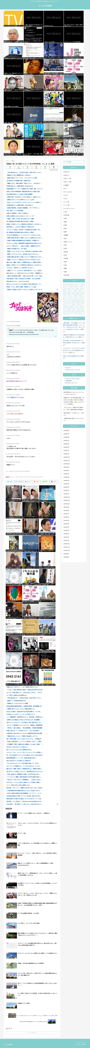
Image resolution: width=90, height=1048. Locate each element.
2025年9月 (66, 467)
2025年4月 (66, 483)
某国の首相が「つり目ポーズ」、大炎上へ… (74, 414)
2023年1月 (66, 540)
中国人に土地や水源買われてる (71, 356)
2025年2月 (66, 490)
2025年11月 (67, 460)
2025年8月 (66, 470)
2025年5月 (66, 480)
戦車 (65, 231)
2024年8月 (66, 510)
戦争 (65, 228)
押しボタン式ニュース (71, 383)
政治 (65, 238)
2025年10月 (67, 464)
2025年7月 (66, 473)
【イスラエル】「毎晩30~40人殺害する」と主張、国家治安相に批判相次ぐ (74, 408)
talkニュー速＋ (68, 181)
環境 (65, 261)
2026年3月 (66, 447)
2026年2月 (66, 450)
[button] (84, 162)
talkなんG (66, 172)
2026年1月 (66, 454)
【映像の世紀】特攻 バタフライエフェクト (74, 419)
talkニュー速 (67, 178)
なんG (66, 195)
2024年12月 (67, 497)
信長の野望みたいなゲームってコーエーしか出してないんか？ (74, 393)
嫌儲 (65, 221)
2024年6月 (66, 517)
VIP (65, 188)
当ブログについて (81, 1042)
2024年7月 (66, 513)
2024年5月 (66, 520)
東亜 (65, 248)
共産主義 (66, 215)
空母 (65, 265)
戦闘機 (66, 235)
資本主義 (66, 275)
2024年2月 (66, 530)
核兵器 (66, 251)
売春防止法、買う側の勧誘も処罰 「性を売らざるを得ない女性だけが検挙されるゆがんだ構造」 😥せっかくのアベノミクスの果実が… (74, 401)
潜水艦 (66, 258)
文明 (65, 245)
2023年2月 (66, 537)
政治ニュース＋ (68, 241)
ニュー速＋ (67, 205)
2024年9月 (66, 507)
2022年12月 (67, 543)
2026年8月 (66, 430)
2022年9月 (66, 553)
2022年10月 (67, 550)
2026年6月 (66, 437)
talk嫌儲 (66, 185)
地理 (65, 218)
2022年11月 (67, 547)
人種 (65, 211)
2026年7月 (66, 434)
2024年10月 (67, 504)
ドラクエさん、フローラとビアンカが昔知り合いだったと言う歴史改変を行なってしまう (73, 350)
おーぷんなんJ (68, 191)
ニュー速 (66, 202)
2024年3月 (66, 527)
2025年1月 (66, 494)
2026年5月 (66, 440)
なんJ (65, 198)
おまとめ (68, 367)
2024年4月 (66, 523)
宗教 (65, 225)
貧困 (65, 271)
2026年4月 (66, 444)
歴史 (65, 255)
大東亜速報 (68, 380)
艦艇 (65, 268)
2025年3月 (66, 487)
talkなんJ (66, 175)
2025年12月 (67, 457)
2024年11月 (67, 500)
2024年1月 (66, 533)
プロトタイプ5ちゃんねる (72, 378)
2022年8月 (66, 557)
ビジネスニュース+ (69, 208)
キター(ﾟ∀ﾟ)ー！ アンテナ (73, 369)
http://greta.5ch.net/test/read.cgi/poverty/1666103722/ (24, 334)
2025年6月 (66, 477)
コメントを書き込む (32, 1032)
